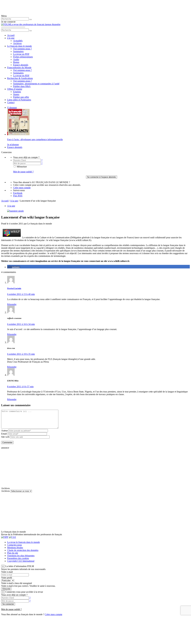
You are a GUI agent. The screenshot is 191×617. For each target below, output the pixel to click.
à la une (10, 38)
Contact (10, 102)
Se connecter (8, 604)
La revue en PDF (21, 54)
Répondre (11, 304)
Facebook (17, 193)
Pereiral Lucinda (14, 288)
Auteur (4, 430)
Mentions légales (15, 547)
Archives (17, 43)
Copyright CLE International (20, 561)
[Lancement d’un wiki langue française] (15, 211)
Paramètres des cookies (18, 558)
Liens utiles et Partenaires (19, 99)
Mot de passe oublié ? (23, 171)
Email (4, 433)
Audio (16, 59)
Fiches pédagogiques (23, 57)
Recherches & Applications (20, 78)
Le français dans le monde (19, 46)
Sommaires (18, 51)
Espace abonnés (20, 65)
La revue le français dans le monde (23, 542)
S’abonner (12, 107)
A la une (14, 200)
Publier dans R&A (22, 86)
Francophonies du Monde (19, 67)
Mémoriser (21, 166)
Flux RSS (17, 195)
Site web (5, 437)
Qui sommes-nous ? (22, 48)
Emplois (17, 91)
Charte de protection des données (22, 550)
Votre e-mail (7, 572)
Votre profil (6, 577)
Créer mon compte (22, 187)
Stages (16, 94)
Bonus (16, 62)
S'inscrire (6, 589)
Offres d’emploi (14, 89)
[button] (13, 267)
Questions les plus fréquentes (20, 555)
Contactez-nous (14, 545)
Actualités (18, 40)
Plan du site (12, 553)
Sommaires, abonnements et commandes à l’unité (36, 83)
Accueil (10, 35)
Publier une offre (21, 97)
